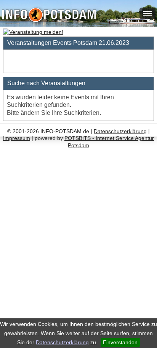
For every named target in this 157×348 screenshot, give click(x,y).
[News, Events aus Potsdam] (49, 16)
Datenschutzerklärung (62, 342)
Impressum (16, 138)
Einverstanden (120, 342)
